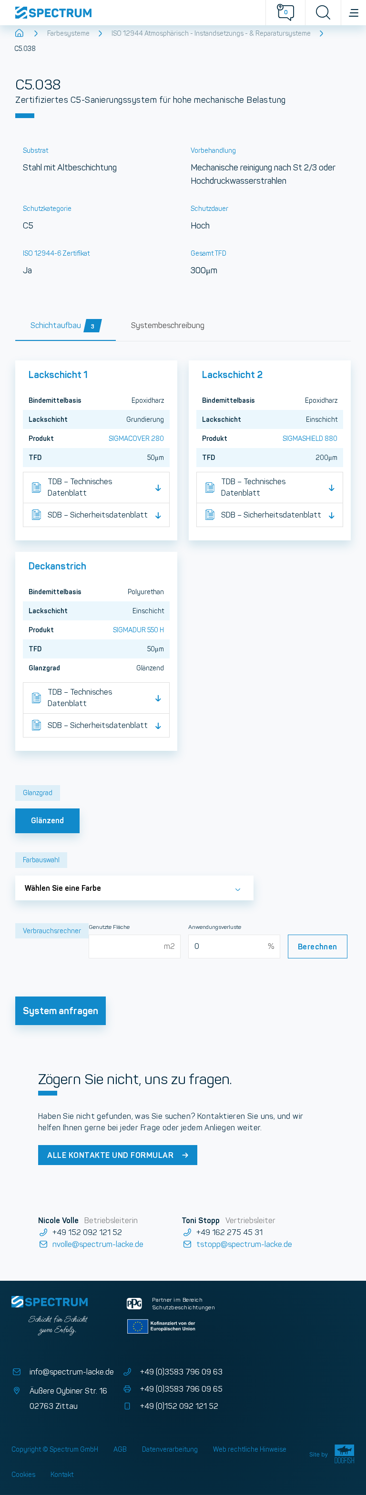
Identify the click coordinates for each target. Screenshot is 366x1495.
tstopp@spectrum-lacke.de (244, 1244)
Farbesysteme (68, 33)
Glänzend (47, 820)
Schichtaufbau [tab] (62, 325)
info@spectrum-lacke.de (72, 1371)
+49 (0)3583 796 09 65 (181, 1389)
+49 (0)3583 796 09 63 (181, 1371)
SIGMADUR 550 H (138, 630)
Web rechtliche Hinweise (249, 1449)
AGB (120, 1449)
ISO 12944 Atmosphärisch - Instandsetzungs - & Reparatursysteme (211, 33)
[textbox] (134, 885)
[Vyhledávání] (323, 12)
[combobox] (134, 887)
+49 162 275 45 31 (229, 1232)
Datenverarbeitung (170, 1449)
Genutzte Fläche (109, 926)
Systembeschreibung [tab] (167, 325)
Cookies (23, 1474)
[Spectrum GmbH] (132, 13)
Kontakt (62, 1474)
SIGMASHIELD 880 (310, 438)
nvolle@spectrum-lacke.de (97, 1244)
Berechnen (317, 946)
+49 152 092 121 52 (87, 1232)
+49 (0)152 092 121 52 (179, 1406)
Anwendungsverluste (214, 926)
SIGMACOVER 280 (136, 438)
